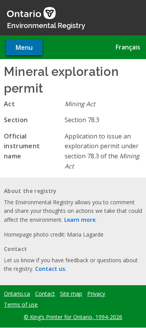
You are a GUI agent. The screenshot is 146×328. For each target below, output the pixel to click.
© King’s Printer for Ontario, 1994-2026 (73, 317)
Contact (45, 293)
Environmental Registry (46, 25)
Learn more (79, 219)
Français (128, 47)
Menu (24, 47)
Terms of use (21, 304)
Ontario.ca (17, 293)
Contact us (50, 268)
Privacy (96, 293)
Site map (71, 293)
